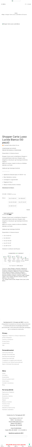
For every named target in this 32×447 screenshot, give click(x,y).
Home (16, 13)
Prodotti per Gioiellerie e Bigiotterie (10, 271)
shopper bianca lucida (10, 279)
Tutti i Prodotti (10, 278)
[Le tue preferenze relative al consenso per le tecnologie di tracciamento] (29, 444)
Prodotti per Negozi (23, 271)
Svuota (28, 209)
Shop (3, 14)
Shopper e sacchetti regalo (18, 275)
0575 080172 (18, 423)
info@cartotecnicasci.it (17, 421)
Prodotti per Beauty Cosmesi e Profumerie (17, 269)
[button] (12, 198)
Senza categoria (6, 272)
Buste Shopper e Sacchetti (14, 268)
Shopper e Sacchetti (15, 272)
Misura (3, 198)
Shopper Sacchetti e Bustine (16, 276)
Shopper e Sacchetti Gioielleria (14, 273)
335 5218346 (19, 425)
